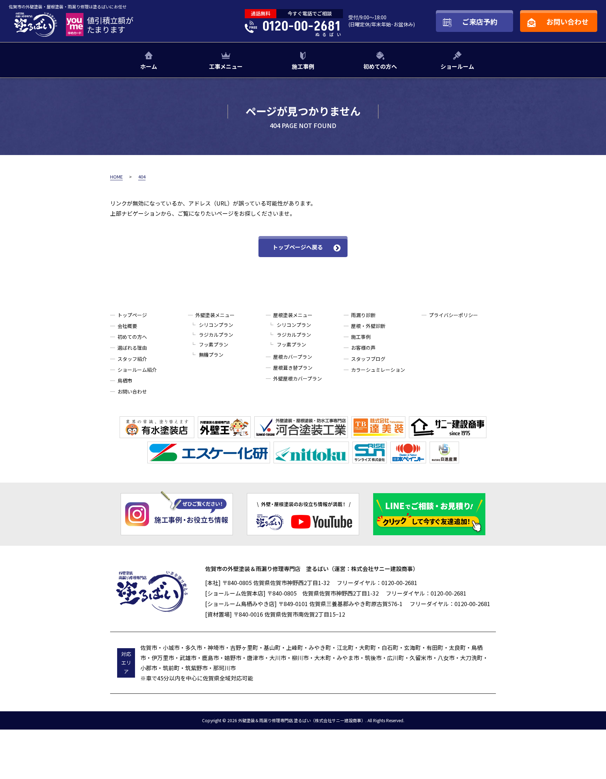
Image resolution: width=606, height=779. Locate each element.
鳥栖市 (124, 380)
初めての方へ (380, 66)
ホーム (148, 66)
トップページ (132, 314)
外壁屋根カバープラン (297, 378)
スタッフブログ (368, 358)
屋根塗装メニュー (292, 314)
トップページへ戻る (297, 247)
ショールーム (457, 66)
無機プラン (211, 354)
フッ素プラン (213, 344)
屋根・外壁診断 (368, 325)
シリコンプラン (216, 324)
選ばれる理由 (132, 347)
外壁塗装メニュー (215, 314)
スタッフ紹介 (132, 358)
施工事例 (303, 66)
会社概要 (127, 325)
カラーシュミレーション (378, 369)
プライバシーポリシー (453, 314)
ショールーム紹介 (137, 369)
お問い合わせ (132, 391)
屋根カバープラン (292, 356)
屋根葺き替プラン (292, 367)
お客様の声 (363, 347)
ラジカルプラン (216, 334)
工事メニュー (226, 66)
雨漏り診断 (363, 314)
